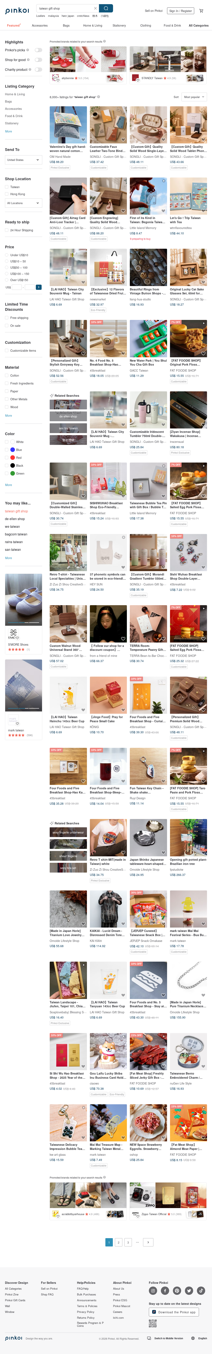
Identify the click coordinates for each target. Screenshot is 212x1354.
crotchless (83, 16)
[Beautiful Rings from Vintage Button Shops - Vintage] (148, 267)
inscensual (177, 441)
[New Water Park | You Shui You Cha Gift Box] (148, 338)
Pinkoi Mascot (121, 1306)
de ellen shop (15, 518)
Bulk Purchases (86, 1294)
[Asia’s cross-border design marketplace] (17, 10)
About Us (118, 1288)
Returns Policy (86, 1317)
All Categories (13, 1288)
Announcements (86, 1300)
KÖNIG (94, 727)
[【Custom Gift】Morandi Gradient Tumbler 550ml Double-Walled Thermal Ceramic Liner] (148, 552)
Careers (117, 1311)
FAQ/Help (83, 1288)
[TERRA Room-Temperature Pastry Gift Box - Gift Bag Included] (148, 624)
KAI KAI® (96, 941)
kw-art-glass (58, 1154)
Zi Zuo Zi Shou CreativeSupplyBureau (74, 584)
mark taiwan (178, 941)
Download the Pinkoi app (176, 1312)
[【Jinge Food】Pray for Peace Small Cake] (108, 695)
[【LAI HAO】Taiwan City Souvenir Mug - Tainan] (68, 267)
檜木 (95, 16)
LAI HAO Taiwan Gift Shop (67, 299)
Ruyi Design (138, 798)
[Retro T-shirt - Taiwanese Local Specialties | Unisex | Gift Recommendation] (68, 552)
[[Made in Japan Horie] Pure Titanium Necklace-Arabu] (188, 980)
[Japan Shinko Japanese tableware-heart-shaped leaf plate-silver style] (148, 837)
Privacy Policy (85, 1311)
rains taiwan (14, 541)
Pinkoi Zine (11, 1294)
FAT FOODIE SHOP (183, 370)
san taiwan (13, 549)
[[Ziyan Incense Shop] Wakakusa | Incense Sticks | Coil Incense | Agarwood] (188, 410)
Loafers (40, 16)
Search (106, 8)
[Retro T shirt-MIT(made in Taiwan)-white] (108, 837)
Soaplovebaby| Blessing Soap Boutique (75, 1012)
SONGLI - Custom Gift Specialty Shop (114, 156)
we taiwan (12, 526)
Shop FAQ (47, 1294)
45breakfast (97, 370)
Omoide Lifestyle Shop (144, 869)
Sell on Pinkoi (154, 11)
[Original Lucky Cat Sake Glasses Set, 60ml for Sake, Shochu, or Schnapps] (188, 267)
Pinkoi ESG (120, 1300)
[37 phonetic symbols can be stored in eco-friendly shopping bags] (108, 552)
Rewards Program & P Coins (90, 1324)
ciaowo (94, 1083)
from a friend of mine (103, 655)
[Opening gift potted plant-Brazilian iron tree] (188, 837)
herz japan (68, 16)
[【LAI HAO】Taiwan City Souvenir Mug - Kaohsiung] (108, 410)
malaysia (53, 16)
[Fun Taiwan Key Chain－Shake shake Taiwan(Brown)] (148, 766)
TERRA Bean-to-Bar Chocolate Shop (154, 655)
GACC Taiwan (139, 370)
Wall (7, 1306)
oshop (134, 1154)
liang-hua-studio (140, 299)
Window (9, 1311)
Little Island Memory (143, 228)
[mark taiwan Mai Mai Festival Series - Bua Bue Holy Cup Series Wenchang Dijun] (188, 909)
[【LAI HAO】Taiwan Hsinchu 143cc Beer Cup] (68, 695)
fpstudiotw (176, 869)
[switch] (23, 50)
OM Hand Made (60, 156)
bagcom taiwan (16, 534)
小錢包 (105, 16)
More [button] (8, 131)
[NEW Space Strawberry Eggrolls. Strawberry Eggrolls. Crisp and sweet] (148, 1123)
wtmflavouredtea (181, 228)
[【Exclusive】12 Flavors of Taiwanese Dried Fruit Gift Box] (108, 267)
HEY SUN (96, 584)
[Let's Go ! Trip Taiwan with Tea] (188, 196)
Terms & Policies (87, 1306)
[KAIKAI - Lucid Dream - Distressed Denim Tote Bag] (108, 909)
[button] (39, 287)
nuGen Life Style (181, 1083)
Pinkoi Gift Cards (15, 1300)
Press (116, 1294)
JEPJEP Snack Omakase (146, 941)
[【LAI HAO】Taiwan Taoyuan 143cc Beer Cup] (108, 980)
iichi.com (118, 1317)
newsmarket (98, 299)
